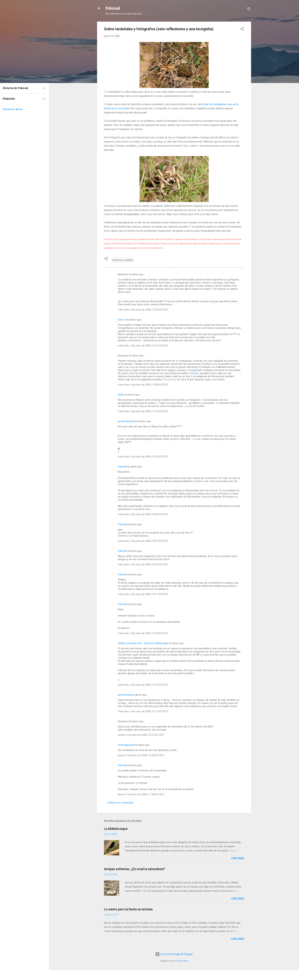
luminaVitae (124, 694)
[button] (242, 29)
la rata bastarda (127, 421)
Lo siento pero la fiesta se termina (128, 909)
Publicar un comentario (120, 802)
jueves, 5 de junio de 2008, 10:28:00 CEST (141, 755)
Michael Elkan (182, 961)
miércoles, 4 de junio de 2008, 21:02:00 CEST (143, 684)
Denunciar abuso (13, 109)
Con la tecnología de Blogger (176, 954)
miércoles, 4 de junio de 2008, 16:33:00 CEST (143, 456)
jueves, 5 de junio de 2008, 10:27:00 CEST (141, 734)
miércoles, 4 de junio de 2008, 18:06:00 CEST (143, 514)
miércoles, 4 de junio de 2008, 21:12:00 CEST (143, 711)
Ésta (192, 373)
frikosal (112, 8)
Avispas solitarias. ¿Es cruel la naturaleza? (134, 869)
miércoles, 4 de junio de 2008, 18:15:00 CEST (143, 564)
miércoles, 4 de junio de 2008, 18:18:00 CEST (143, 633)
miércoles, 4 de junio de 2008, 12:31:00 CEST (143, 345)
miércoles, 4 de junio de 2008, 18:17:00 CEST (143, 594)
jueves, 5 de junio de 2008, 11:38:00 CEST (141, 794)
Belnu (121, 394)
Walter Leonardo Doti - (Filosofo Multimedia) (143, 643)
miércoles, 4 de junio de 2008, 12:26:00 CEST (143, 309)
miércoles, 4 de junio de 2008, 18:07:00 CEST (143, 540)
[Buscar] (249, 9)
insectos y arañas (122, 260)
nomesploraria (126, 744)
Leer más (237, 858)
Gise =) (122, 319)
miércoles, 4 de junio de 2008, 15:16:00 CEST (143, 411)
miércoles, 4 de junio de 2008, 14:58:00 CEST (143, 384)
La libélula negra (116, 828)
